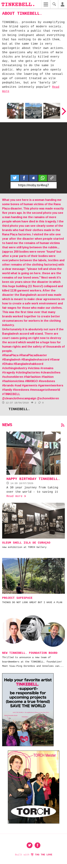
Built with (33, 854)
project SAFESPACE (17, 598)
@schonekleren (48, 398)
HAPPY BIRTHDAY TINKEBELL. (15, 110)
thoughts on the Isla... (32, 110)
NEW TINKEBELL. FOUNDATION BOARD (30, 653)
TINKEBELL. (19, 409)
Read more (16, 496)
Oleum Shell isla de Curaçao (52, 110)
